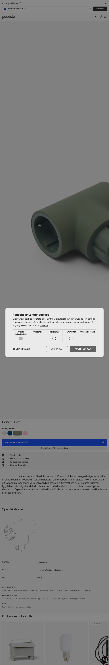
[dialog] (54, 332)
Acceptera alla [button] (83, 349)
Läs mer (44, 325)
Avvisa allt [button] (57, 349)
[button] (21, 349)
